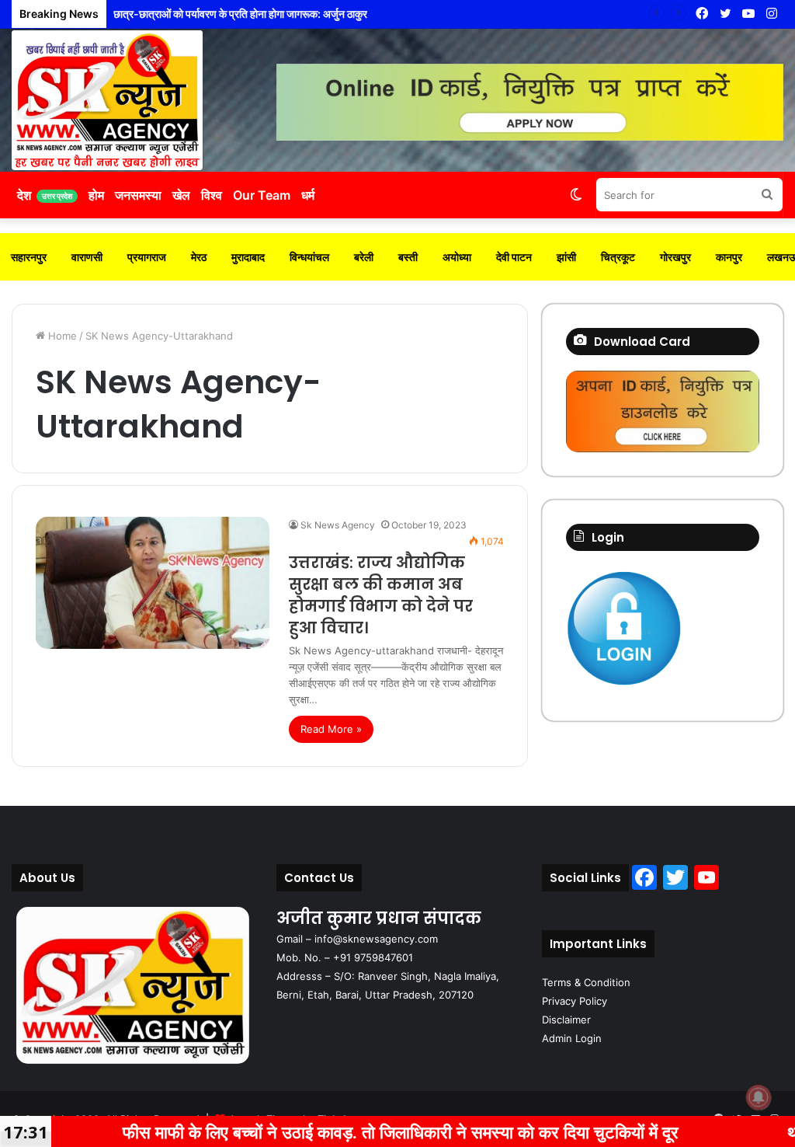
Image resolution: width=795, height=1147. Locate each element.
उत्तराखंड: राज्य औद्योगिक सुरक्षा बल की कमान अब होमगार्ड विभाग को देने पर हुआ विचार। (381, 595)
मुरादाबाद (248, 256)
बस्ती (408, 256)
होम (96, 195)
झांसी (566, 256)
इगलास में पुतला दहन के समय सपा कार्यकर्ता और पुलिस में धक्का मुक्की (241, 13)
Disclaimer (566, 1019)
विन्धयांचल (309, 256)
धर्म (307, 195)
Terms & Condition (586, 982)
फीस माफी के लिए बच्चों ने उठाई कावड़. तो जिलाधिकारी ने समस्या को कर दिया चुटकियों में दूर (334, 1131)
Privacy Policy (574, 1001)
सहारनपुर (29, 256)
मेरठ (199, 256)
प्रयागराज (146, 256)
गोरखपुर (675, 256)
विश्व (211, 195)
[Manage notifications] (758, 1097)
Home (61, 335)
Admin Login (572, 1038)
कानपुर (729, 256)
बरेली (363, 256)
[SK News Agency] (107, 100)
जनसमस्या (138, 195)
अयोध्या (457, 256)
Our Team (261, 195)
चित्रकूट (618, 256)
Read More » (331, 729)
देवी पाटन (514, 256)
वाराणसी (86, 256)
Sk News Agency (337, 525)
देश (44, 195)
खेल (181, 195)
